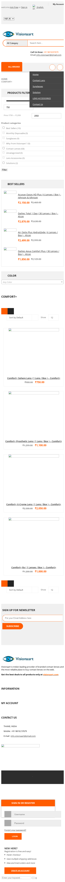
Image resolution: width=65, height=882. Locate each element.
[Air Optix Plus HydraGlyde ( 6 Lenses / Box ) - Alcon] (10, 234)
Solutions (12, 163)
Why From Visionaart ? (18, 143)
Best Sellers (13, 128)
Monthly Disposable (17, 133)
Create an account (20, 870)
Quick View (33, 344)
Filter (4, 170)
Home (4, 78)
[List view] (11, 311)
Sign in (24, 7)
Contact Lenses (15, 148)
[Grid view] (4, 311)
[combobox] (32, 282)
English (40, 7)
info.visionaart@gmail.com (48, 54)
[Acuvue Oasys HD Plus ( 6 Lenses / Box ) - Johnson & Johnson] (10, 197)
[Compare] (60, 67)
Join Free (14, 7)
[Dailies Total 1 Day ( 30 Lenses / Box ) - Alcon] (10, 216)
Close (62, 3)
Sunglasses (12, 138)
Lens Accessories (15, 158)
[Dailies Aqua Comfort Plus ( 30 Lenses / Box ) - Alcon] (10, 253)
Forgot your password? (15, 830)
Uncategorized (14, 153)
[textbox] (32, 282)
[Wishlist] (52, 67)
